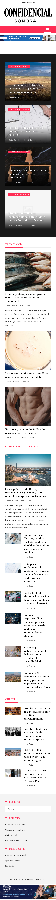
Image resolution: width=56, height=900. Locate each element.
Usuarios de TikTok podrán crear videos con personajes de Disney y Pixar (36, 776)
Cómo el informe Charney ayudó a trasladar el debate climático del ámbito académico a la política (36, 543)
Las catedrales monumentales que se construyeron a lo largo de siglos (37, 755)
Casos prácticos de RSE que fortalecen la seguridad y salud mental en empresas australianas (25, 493)
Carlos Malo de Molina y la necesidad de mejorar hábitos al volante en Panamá (37, 598)
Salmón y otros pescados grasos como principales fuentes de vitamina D (25, 297)
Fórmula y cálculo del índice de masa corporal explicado (25, 431)
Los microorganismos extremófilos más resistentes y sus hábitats (26, 375)
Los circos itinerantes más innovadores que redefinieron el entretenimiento (36, 714)
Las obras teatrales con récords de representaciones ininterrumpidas (35, 734)
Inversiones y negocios (19, 66)
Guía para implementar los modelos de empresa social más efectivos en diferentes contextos (36, 572)
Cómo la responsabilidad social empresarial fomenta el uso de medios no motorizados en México (34, 625)
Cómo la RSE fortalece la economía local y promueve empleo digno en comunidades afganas (37, 680)
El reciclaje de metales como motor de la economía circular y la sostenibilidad (36, 654)
